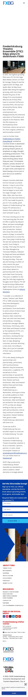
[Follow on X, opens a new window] (10, 616)
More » (5, 641)
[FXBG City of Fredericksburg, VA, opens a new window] (8, 663)
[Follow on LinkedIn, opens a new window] (13, 616)
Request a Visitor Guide (11, 592)
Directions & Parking (10, 596)
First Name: (7, 504)
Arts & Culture (8, 576)
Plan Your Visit (8, 594)
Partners (6, 603)
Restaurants (7, 571)
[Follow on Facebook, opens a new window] (4, 616)
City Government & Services (12, 605)
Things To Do (7, 568)
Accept (14, 693)
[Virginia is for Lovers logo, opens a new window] (8, 672)
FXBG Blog (6, 581)
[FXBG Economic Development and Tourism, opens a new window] (8, 653)
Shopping (6, 573)
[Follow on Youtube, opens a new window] (16, 616)
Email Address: (8, 515)
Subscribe (14, 521)
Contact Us (7, 600)
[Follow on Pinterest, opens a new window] (19, 616)
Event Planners (8, 598)
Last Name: (7, 509)
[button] (25, 684)
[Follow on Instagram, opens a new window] (7, 616)
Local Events (7, 578)
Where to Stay (8, 583)
